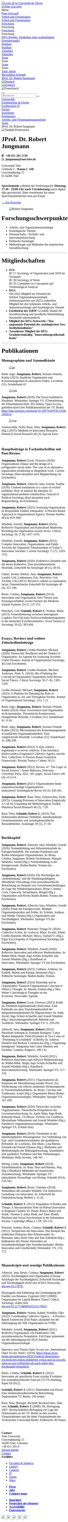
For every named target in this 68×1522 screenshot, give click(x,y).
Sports (13, 1476)
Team (5, 57)
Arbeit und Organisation (16, 16)
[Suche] (3, 92)
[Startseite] (22, 3)
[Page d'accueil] (12, 6)
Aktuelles (7, 50)
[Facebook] (4, 1518)
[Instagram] (20, 1518)
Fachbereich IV (11, 106)
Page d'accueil (10, 13)
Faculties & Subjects (21, 1463)
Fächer (6, 109)
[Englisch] (8, 85)
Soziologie (8, 112)
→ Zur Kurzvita (11, 202)
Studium (7, 44)
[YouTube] (15, 1518)
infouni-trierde (10, 1450)
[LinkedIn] (25, 1518)
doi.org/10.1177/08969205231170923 (24, 1306)
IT (10, 1473)
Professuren (8, 116)
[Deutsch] (8, 81)
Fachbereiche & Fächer (15, 102)
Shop (12, 1480)
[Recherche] (37, 96)
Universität (8, 99)
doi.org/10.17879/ (12, 1286)
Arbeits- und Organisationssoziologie (24, 119)
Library (13, 1466)
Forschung (8, 23)
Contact (6, 1453)
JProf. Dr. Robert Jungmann (18, 78)
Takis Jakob (9, 71)
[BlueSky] (9, 1518)
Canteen (14, 1470)
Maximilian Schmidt (14, 74)
